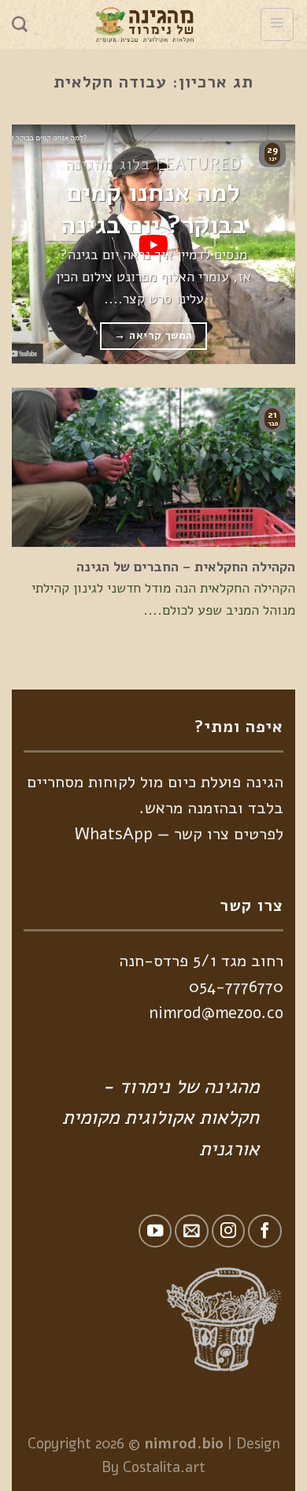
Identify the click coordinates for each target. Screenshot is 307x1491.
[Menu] (277, 24)
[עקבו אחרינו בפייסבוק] (265, 1231)
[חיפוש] (20, 24)
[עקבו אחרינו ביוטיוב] (155, 1231)
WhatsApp (114, 834)
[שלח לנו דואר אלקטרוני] (192, 1231)
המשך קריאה (153, 335)
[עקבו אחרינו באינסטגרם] (229, 1231)
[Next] (26, 244)
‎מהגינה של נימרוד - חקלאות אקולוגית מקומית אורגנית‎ (160, 1117)
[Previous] (270, 244)
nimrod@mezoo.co (216, 1013)
